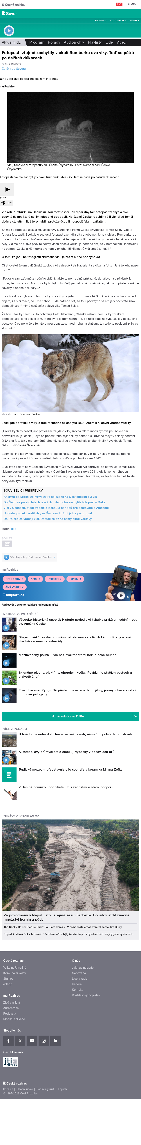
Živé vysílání (13, 586)
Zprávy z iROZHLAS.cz (21, 816)
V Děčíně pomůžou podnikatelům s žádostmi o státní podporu (66, 787)
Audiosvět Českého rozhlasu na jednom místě (30, 604)
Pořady (54, 42)
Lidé (109, 42)
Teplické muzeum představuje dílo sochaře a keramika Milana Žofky (70, 769)
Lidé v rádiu (80, 978)
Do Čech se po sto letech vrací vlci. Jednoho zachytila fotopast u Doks (54, 502)
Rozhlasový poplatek (86, 995)
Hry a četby (13, 579)
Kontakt (77, 989)
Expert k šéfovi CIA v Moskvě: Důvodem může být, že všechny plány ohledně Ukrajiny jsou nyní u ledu (68, 934)
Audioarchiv (118, 20)
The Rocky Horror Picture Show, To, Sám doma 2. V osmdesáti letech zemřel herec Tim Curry (63, 927)
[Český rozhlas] (13, 4)
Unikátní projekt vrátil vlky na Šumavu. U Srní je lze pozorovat (48, 513)
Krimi (34, 579)
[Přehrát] (7, 189)
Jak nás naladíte (83, 967)
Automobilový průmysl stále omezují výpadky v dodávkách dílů (67, 752)
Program (100, 20)
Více (122, 42)
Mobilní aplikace (14, 1019)
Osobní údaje (25, 1089)
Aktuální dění (13, 42)
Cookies (8, 1089)
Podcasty (9, 1013)
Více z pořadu (15, 729)
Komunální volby (14, 973)
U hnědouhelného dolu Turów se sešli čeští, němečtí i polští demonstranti (75, 734)
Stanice (8, 978)
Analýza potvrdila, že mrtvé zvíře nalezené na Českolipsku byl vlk (50, 497)
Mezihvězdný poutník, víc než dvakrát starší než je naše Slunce (68, 655)
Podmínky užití (46, 1089)
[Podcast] (3, 203)
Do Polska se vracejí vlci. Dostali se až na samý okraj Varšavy (48, 519)
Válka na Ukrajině (14, 967)
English (62, 1089)
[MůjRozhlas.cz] (7, 87)
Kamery (134, 20)
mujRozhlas (9, 569)
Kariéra (77, 984)
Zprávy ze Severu (14, 68)
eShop (7, 984)
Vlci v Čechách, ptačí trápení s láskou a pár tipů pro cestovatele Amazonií (57, 508)
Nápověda (79, 973)
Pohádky (53, 579)
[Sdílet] (10, 203)
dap (13, 529)
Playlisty (95, 42)
